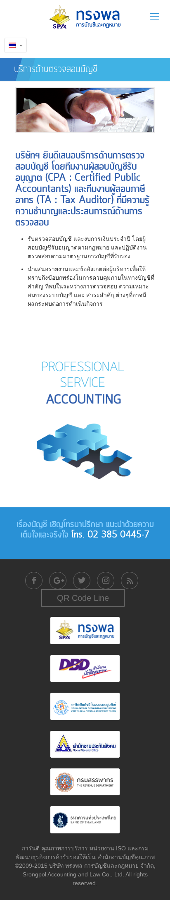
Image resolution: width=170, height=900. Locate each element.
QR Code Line (83, 597)
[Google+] (57, 580)
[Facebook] (33, 580)
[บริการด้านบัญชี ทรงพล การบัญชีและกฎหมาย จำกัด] (85, 16)
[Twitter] (81, 580)
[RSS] (129, 580)
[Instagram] (105, 580)
